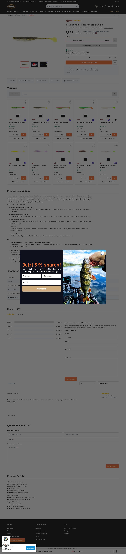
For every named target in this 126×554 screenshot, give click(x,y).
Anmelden (42, 289)
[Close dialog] (102, 253)
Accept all (30, 548)
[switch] (5, 547)
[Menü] (9, 537)
